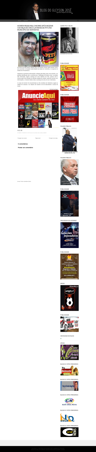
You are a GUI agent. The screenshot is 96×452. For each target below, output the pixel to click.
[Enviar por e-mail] (18, 130)
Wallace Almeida (41, 449)
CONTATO (26, 20)
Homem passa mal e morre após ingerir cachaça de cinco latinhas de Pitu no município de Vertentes (35, 28)
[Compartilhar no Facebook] (21, 130)
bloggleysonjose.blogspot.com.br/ (55, 449)
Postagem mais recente (22, 138)
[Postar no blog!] (19, 130)
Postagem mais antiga (53, 138)
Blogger (62, 448)
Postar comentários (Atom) (26, 181)
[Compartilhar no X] (20, 130)
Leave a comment (43, 132)
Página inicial (37, 138)
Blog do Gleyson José (34, 132)
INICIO (19, 20)
